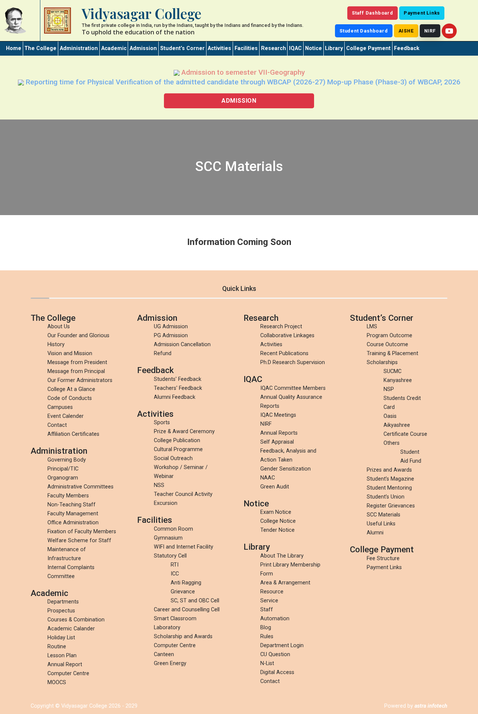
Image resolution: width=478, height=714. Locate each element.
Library (334, 48)
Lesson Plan (62, 655)
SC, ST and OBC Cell (195, 600)
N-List (267, 663)
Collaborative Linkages (287, 335)
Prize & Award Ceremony (184, 431)
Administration (79, 48)
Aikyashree (397, 425)
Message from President (77, 362)
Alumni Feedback (174, 397)
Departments (63, 602)
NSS (159, 485)
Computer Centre (68, 673)
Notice (313, 48)
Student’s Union (385, 497)
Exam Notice (275, 512)
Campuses (60, 407)
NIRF (430, 31)
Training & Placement (392, 353)
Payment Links (422, 13)
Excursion (165, 503)
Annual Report (64, 664)
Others (392, 443)
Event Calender (65, 416)
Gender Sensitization (285, 469)
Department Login (282, 645)
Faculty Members (68, 496)
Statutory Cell (170, 556)
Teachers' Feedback (178, 388)
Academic (114, 48)
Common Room (173, 529)
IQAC (295, 48)
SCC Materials (383, 515)
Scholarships (382, 362)
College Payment (368, 48)
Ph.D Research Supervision (292, 362)
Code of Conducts (69, 398)
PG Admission (171, 335)
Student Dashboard (363, 31)
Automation (274, 618)
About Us (58, 326)
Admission (143, 48)
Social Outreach (173, 458)
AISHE (406, 31)
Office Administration (73, 522)
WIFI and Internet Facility (183, 547)
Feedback (406, 48)
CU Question (275, 654)
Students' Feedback (177, 379)
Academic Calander (71, 628)
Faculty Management (72, 513)
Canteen (164, 654)
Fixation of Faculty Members (81, 531)
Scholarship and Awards (183, 636)
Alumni (375, 533)
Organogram (62, 478)
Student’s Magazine (390, 479)
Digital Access (277, 672)
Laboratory (167, 627)
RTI (175, 565)
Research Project (281, 326)
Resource (271, 592)
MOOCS (56, 682)
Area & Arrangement (285, 583)
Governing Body (66, 460)
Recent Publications (284, 353)
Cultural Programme (178, 449)
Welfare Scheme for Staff (79, 540)
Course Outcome (387, 344)
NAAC (267, 478)
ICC (175, 574)
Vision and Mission (69, 353)
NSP (389, 389)
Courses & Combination (76, 620)
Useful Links (381, 524)
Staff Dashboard (372, 13)
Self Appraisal (277, 442)
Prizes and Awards (389, 470)
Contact (57, 425)
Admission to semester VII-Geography (242, 72)
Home (13, 48)
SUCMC (392, 371)
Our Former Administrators (79, 380)
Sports (162, 422)
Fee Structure (383, 558)
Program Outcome (389, 335)
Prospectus (61, 611)
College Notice (278, 521)
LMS (372, 326)
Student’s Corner (182, 48)
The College (40, 48)
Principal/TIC (62, 469)
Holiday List (61, 637)
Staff (266, 609)
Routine (56, 646)
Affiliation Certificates (73, 434)
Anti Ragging (186, 583)
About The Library (282, 556)
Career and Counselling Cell (187, 609)
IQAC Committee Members (293, 388)
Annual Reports (279, 433)
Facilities (246, 48)
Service (269, 600)
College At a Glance (71, 389)
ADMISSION (239, 100)
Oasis (390, 416)
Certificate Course (405, 434)
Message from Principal (76, 371)
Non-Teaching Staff (71, 505)
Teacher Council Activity (183, 494)
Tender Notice (277, 530)
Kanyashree (398, 380)
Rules (266, 636)
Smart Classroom (175, 618)
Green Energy (170, 663)
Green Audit (274, 487)
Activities (219, 48)
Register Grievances (391, 506)
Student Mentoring (389, 488)
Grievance (183, 592)
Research (273, 48)
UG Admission (171, 326)
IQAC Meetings (278, 415)
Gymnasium (168, 538)
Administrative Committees (80, 487)
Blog (265, 627)
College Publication (177, 440)
